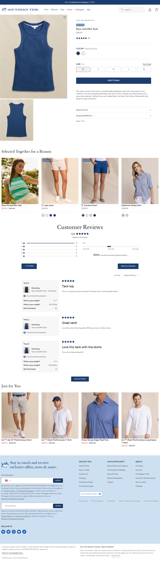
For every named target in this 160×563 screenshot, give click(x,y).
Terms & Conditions (26, 491)
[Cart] (156, 9)
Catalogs (139, 486)
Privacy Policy (9, 491)
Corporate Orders (86, 482)
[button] (64, 17)
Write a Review (129, 267)
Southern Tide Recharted (145, 478)
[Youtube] (19, 532)
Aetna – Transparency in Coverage (129, 501)
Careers (110, 482)
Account (139, 470)
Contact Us (83, 474)
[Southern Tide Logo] (20, 10)
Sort (116, 275)
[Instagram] (14, 532)
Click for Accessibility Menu (12, 553)
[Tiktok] (24, 532)
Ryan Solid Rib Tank (39, 327)
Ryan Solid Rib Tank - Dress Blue (44, 291)
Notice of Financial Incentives (12, 519)
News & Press (112, 474)
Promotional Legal (86, 486)
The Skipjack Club (142, 474)
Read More (115, 556)
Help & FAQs (84, 466)
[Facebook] (3, 532)
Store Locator (141, 482)
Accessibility (111, 501)
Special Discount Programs (117, 466)
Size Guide (147, 64)
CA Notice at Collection (151, 501)
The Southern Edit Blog (116, 470)
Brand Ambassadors (115, 478)
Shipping (82, 478)
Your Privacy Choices (89, 494)
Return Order (84, 470)
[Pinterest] (8, 532)
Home (78, 20)
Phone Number (7, 475)
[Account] (150, 9)
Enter (58, 480)
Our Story (139, 466)
